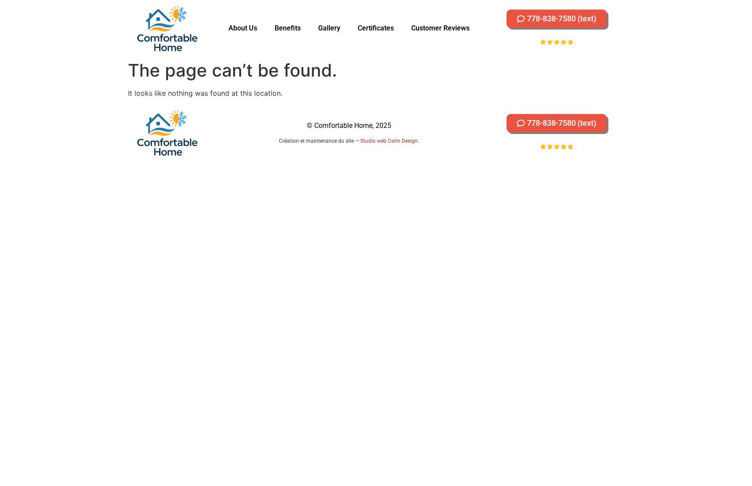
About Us (242, 28)
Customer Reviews (440, 28)
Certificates (376, 28)
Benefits (288, 28)
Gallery (329, 28)
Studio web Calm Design (389, 141)
